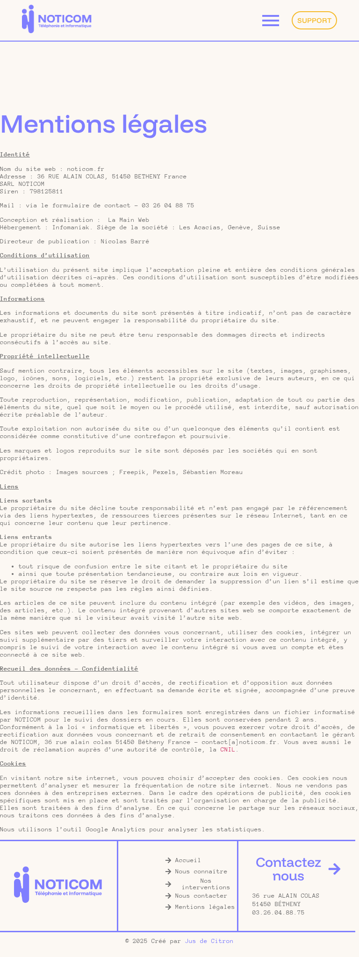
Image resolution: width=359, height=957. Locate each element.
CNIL (228, 749)
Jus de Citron (209, 940)
